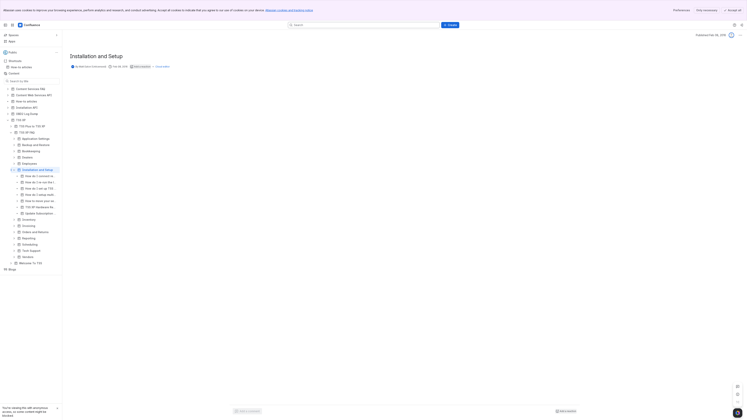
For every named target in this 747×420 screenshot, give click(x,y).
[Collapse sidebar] (5, 25)
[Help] (734, 25)
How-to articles (21, 67)
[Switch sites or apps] (12, 25)
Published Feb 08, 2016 (711, 35)
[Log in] (741, 25)
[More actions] (56, 52)
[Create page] (738, 402)
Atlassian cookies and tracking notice (289, 10)
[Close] (57, 408)
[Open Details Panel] (738, 394)
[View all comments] (738, 386)
